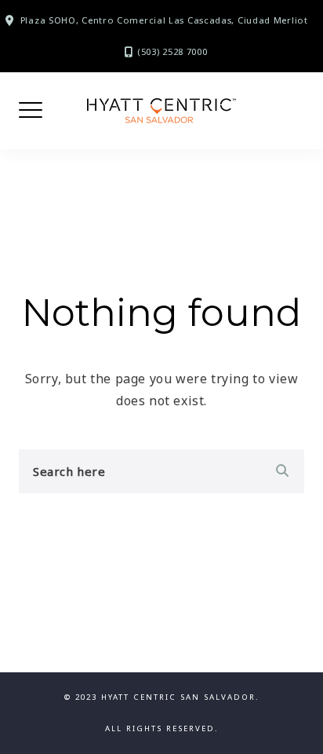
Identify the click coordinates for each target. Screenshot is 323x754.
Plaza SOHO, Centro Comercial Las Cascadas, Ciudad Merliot (164, 20)
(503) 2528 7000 (172, 51)
